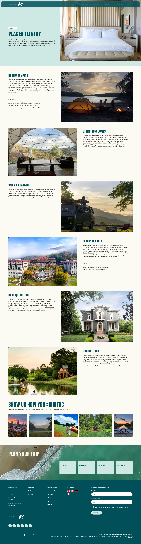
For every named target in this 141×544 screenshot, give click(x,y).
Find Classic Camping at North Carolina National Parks (25, 108)
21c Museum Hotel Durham (22, 303)
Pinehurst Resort (92, 255)
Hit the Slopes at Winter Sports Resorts (95, 269)
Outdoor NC (51, 491)
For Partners (32, 491)
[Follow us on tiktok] (30, 525)
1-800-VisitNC (12, 494)
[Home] (15, 4)
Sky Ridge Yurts (119, 145)
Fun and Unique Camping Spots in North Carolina (23, 105)
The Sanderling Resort (90, 251)
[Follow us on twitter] (10, 525)
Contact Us (11, 491)
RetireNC (50, 494)
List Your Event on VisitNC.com (14, 499)
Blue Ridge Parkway (40, 195)
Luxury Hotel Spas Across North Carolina (95, 267)
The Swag (48, 305)
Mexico (68, 494)
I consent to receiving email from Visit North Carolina (112, 507)
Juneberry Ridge (105, 363)
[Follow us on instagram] (18, 525)
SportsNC (50, 501)
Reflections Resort (108, 361)
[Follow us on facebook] (14, 525)
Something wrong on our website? (14, 504)
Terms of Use (11, 535)
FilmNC (50, 498)
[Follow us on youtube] (26, 525)
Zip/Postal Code (96, 498)
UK (68, 491)
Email (93, 491)
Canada (72, 491)
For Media (31, 494)
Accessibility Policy (30, 535)
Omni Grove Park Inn (93, 249)
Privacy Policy (20, 535)
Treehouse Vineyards (89, 359)
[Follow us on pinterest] (22, 525)
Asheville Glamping (94, 139)
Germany (76, 491)
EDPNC (50, 505)
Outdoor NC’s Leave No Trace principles (27, 91)
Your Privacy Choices (41, 535)
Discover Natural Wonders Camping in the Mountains (24, 103)
